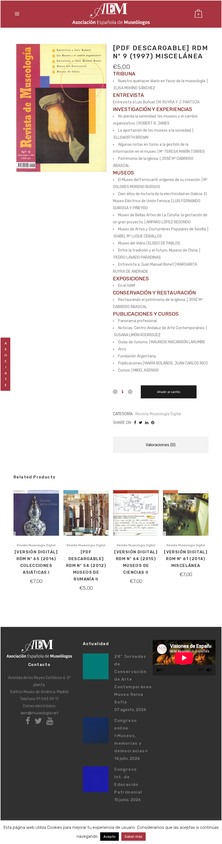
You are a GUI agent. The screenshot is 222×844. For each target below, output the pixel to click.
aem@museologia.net (39, 713)
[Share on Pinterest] (152, 422)
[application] (184, 657)
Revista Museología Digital (158, 414)
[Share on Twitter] (140, 422)
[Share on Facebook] (135, 422)
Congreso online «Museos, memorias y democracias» (131, 735)
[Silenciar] (209, 670)
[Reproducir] (158, 670)
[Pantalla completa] (215, 670)
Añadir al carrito (168, 392)
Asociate (6, 364)
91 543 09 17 (47, 699)
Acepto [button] (109, 837)
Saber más (133, 837)
